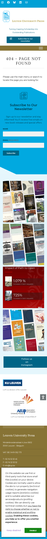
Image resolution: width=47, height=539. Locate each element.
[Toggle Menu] (41, 48)
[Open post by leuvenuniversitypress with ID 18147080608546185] (23, 330)
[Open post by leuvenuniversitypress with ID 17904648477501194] (23, 201)
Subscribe (11, 153)
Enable (33, 530)
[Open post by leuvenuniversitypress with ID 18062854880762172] (23, 244)
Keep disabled (14, 530)
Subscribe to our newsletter (25, 40)
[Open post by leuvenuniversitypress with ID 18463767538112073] (23, 287)
